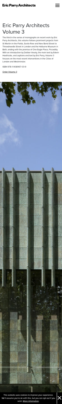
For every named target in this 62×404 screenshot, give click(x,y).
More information (31, 401)
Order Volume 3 (9, 72)
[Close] (59, 398)
